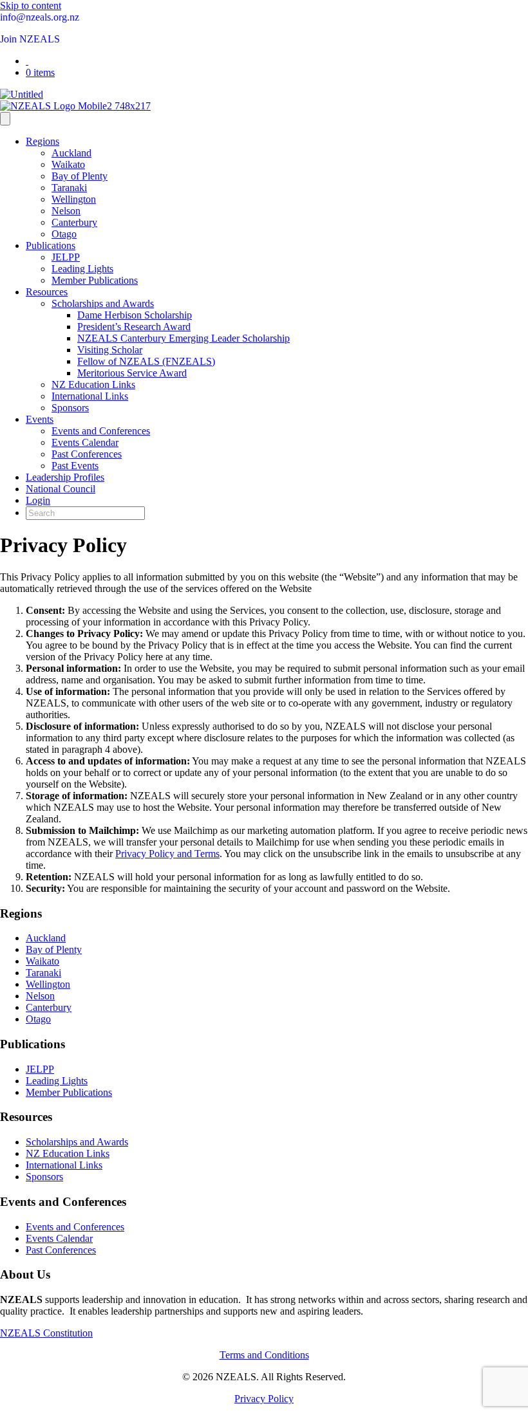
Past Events (75, 465)
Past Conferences (87, 454)
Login (38, 500)
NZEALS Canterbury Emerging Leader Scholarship (183, 338)
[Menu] (5, 118)
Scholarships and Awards (103, 303)
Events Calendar (85, 442)
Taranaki (69, 187)
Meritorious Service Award (132, 372)
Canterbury (74, 222)
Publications (50, 245)
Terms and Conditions (264, 1354)
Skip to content (30, 5)
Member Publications (95, 280)
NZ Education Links (93, 384)
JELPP (66, 257)
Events (39, 419)
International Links (90, 396)
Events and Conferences (101, 430)
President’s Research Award (134, 326)
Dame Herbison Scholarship (134, 315)
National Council (60, 488)
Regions (42, 141)
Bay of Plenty (80, 176)
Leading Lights (82, 268)
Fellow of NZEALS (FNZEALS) (146, 361)
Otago (64, 233)
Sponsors (70, 407)
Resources (47, 291)
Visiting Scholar (109, 349)
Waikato (68, 164)
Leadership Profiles (65, 477)
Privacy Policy (264, 1398)
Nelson (66, 210)
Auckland (71, 152)
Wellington (74, 199)
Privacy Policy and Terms (167, 853)
